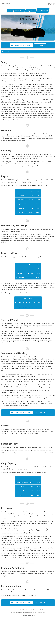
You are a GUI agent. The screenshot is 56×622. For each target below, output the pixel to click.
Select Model (19, 11)
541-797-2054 (51, 5)
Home (10, 11)
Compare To (30, 11)
